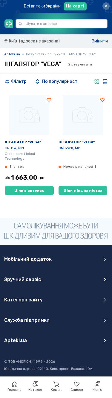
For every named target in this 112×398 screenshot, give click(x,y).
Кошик (56, 390)
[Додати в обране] (49, 99)
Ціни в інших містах (83, 190)
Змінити (100, 41)
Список (76, 390)
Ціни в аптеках (29, 190)
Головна (14, 390)
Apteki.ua (12, 54)
